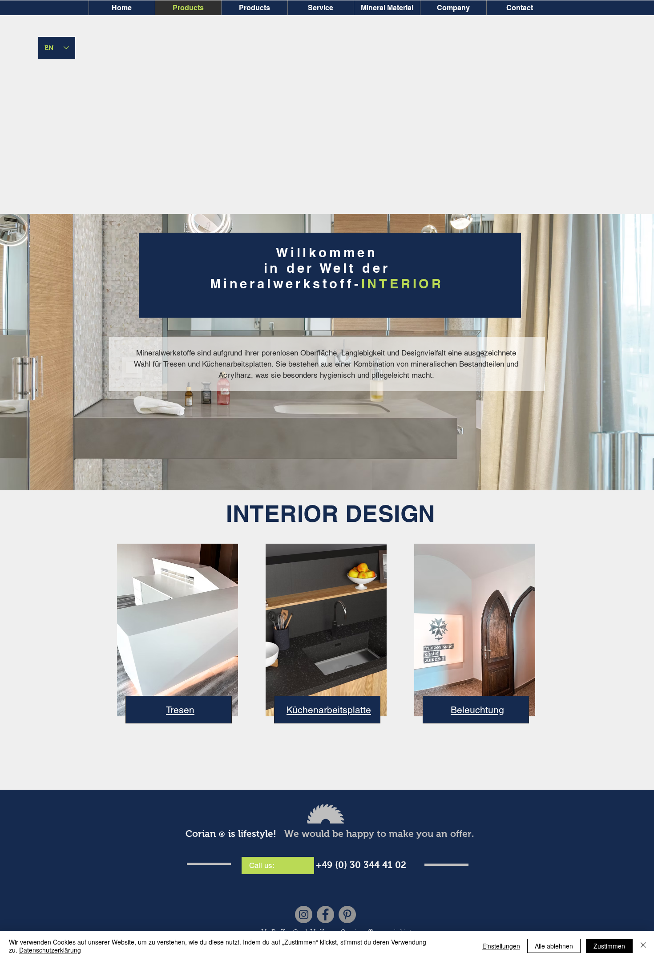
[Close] (643, 946)
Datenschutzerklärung (50, 949)
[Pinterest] (347, 914)
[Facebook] (325, 914)
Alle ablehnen (554, 945)
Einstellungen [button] (501, 945)
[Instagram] (303, 914)
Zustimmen (609, 945)
